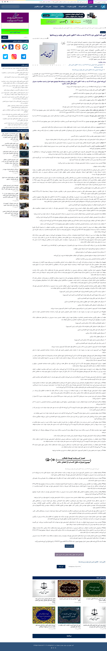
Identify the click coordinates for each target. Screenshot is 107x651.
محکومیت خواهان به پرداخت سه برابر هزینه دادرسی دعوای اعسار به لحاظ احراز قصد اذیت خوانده (16, 124)
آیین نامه (91, 28)
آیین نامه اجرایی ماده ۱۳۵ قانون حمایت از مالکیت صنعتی (96, 599)
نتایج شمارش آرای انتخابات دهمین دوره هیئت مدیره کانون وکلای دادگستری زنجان (10, 213)
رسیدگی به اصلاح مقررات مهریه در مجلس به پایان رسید (10, 170)
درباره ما (56, 7)
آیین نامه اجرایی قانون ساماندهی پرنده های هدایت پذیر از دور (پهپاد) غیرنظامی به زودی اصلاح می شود (15, 115)
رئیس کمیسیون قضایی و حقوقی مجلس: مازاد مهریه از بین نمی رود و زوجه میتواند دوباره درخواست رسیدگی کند (14, 93)
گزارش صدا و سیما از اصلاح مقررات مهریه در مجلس (16, 127)
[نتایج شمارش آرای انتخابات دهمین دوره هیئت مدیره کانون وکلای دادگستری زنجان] (24, 214)
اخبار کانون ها (83, 7)
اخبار (91, 7)
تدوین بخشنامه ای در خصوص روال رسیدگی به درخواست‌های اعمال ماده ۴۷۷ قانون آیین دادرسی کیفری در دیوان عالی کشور (10, 136)
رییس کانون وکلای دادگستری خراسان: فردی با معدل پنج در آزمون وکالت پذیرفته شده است (15, 98)
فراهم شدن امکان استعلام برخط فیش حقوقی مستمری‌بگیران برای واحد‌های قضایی (17, 106)
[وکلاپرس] (103, 6)
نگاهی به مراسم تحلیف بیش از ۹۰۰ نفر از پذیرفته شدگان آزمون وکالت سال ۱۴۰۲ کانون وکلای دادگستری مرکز (10, 196)
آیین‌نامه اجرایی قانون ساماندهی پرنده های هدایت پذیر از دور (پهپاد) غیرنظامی (45, 626)
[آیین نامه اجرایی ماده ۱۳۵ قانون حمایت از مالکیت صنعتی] (94, 588)
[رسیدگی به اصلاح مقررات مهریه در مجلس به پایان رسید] (24, 172)
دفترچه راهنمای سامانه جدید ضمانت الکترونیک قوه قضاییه (16, 78)
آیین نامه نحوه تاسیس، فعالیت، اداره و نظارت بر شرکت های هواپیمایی (69, 626)
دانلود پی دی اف (69, 546)
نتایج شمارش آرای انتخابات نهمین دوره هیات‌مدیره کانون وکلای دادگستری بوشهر (15, 69)
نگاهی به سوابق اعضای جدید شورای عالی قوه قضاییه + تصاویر (10, 178)
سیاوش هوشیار (63, 645)
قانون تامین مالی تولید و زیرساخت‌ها (88, 562)
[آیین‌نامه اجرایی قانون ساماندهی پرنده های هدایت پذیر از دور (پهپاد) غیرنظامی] (44, 615)
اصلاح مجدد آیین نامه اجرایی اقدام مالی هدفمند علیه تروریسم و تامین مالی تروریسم (94, 626)
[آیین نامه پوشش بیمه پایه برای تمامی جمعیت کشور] (69, 588)
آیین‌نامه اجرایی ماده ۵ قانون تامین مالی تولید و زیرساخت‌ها (87, 70)
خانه (96, 7)
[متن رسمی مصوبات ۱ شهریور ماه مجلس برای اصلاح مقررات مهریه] (24, 206)
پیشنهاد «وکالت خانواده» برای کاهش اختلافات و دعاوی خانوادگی (15, 111)
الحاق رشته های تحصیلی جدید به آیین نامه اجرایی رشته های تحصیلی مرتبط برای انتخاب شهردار (45, 600)
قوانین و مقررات (72, 7)
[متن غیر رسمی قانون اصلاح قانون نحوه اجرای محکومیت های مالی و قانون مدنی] (24, 154)
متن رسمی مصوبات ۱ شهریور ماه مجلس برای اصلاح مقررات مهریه (10, 204)
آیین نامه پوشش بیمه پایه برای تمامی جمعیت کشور (70, 599)
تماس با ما (48, 7)
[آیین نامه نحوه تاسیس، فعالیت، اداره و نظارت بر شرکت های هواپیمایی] (69, 615)
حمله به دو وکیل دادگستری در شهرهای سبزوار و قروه (76, 2)
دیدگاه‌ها (69, 636)
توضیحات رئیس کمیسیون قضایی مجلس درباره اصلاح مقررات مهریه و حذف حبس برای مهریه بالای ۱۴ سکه (10, 187)
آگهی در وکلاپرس (38, 7)
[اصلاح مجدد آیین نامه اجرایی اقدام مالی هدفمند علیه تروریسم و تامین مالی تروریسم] (94, 615)
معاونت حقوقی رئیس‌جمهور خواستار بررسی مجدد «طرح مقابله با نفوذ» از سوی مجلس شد (15, 86)
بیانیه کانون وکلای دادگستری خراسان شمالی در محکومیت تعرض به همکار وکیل (15, 73)
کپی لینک (61, 566)
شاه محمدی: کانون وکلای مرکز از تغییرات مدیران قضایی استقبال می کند (15, 102)
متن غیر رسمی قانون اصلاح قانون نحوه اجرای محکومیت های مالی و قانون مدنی (15, 119)
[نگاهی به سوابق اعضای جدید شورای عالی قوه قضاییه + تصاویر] (24, 180)
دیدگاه (62, 7)
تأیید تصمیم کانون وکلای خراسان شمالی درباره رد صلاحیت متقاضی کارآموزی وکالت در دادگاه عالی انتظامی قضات (14, 82)
